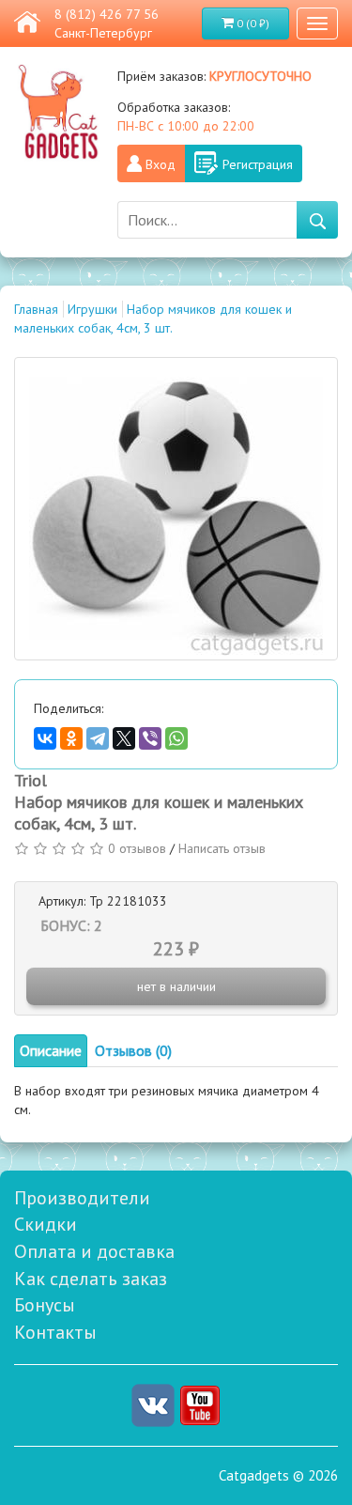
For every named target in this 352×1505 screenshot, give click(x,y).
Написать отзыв (222, 848)
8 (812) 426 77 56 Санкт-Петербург (106, 23)
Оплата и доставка (94, 1251)
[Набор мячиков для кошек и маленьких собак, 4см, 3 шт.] (176, 508)
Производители (82, 1198)
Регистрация (257, 164)
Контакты (55, 1332)
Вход (160, 164)
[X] (124, 738)
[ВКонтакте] (45, 738)
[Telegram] (97, 738)
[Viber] (150, 738)
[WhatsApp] (176, 738)
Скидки (45, 1224)
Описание (51, 1050)
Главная (36, 309)
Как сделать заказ (90, 1278)
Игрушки (92, 309)
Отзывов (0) (133, 1050)
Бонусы (44, 1305)
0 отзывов (137, 848)
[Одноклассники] (71, 738)
